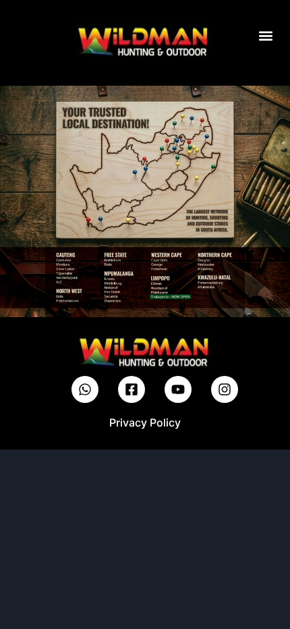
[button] (265, 35)
